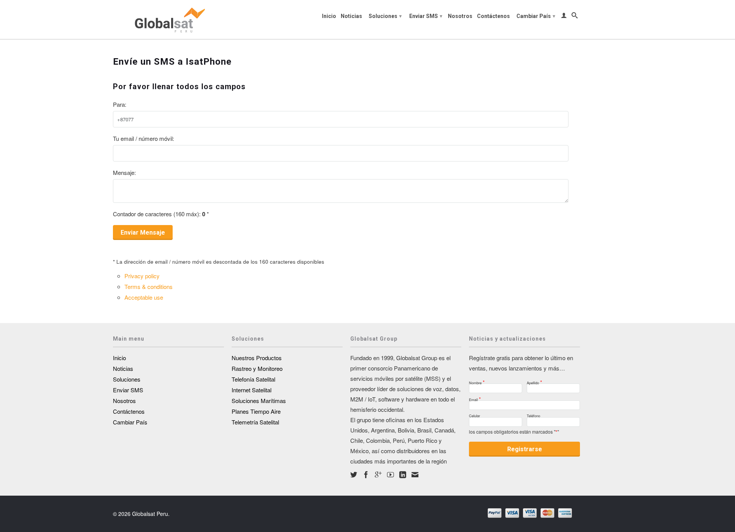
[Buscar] (575, 16)
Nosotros (460, 16)
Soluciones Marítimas (259, 401)
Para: (119, 104)
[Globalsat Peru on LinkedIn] (402, 474)
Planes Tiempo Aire (256, 411)
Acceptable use (143, 297)
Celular (474, 414)
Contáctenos (493, 16)
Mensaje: (124, 172)
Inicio (329, 16)
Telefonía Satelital (253, 379)
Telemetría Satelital (255, 422)
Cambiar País (535, 16)
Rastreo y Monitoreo (257, 368)
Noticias (351, 16)
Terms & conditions (148, 286)
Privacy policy (142, 276)
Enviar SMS (425, 16)
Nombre (477, 381)
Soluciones (385, 16)
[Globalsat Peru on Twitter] (353, 474)
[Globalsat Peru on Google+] (378, 474)
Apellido (534, 381)
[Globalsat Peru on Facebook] (366, 474)
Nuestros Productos (257, 358)
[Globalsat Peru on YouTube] (390, 474)
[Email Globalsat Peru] (415, 474)
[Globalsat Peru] (168, 19)
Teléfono (533, 414)
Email (475, 397)
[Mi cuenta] (564, 16)
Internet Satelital (251, 390)
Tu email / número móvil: (143, 138)
